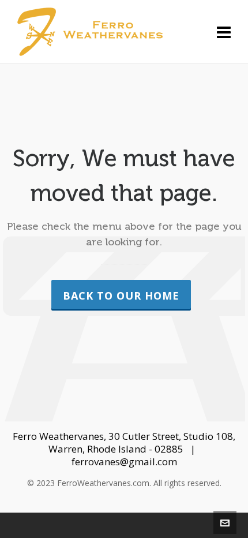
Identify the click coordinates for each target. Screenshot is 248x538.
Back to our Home (121, 295)
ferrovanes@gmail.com (124, 461)
